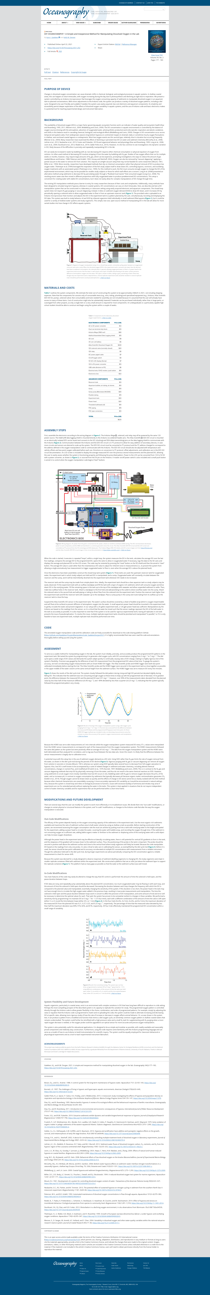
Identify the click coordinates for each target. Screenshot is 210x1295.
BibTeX (117, 44)
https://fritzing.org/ (146, 548)
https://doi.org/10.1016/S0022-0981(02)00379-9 (106, 1140)
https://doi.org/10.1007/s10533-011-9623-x (125, 1147)
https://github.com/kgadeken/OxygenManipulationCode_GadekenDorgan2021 (74, 635)
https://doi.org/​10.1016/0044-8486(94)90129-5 (77, 1177)
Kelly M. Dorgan (69, 37)
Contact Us (140, 3)
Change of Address (126, 3)
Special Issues (85, 1271)
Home (49, 23)
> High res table (106, 318)
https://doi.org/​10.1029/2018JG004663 (83, 1118)
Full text (47, 72)
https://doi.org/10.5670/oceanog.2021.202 (64, 48)
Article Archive (101, 1273)
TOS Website (160, 3)
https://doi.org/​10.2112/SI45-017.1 (106, 1223)
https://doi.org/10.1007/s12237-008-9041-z (135, 1166)
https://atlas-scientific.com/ (111, 550)
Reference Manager (129, 44)
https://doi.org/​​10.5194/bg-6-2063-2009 (105, 1153)
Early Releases (101, 1271)
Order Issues (113, 23)
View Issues (80, 23)
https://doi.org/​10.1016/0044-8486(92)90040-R (62, 1196)
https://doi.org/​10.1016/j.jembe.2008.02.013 (81, 1160)
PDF (60, 51)
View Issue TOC (157, 55)
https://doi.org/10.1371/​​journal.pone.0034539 (62, 1210)
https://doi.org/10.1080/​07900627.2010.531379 (72, 1111)
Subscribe (97, 23)
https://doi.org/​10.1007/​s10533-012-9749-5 (104, 1190)
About (64, 23)
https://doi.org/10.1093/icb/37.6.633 (58, 1092)
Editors (83, 1273)
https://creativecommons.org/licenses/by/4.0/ (62, 1240)
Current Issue (100, 1266)
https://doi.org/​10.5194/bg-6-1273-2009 (149, 1170)
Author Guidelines (129, 23)
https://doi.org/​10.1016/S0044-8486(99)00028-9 (101, 1216)
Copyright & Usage (78, 72)
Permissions (145, 23)
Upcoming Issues (101, 1268)
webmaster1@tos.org (115, 1289)
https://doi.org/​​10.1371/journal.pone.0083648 (122, 1133)
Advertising (161, 23)
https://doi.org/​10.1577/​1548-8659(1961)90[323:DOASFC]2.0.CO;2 (69, 1183)
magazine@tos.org (113, 1287)
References (64, 72)
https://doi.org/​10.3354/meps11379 (147, 1098)
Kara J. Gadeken (52, 37)
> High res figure (105, 278)
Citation (55, 72)
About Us (83, 1268)
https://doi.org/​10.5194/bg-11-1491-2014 (147, 1203)
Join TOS (150, 3)
